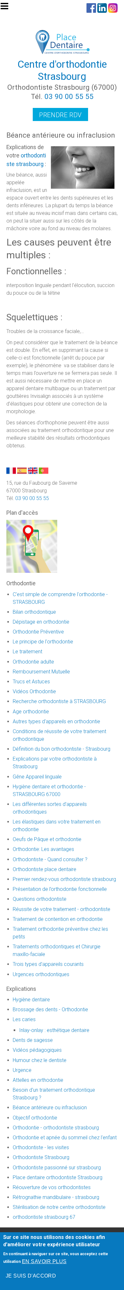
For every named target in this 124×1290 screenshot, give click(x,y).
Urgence (22, 1070)
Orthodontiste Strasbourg (41, 1157)
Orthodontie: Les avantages (43, 849)
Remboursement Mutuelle (41, 672)
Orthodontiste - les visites (41, 1147)
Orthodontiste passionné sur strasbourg (57, 1168)
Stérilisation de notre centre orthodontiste (59, 1207)
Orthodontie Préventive (38, 632)
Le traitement (27, 652)
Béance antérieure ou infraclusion (50, 1107)
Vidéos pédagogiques (37, 1050)
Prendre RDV (60, 115)
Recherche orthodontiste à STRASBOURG (59, 701)
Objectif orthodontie (35, 1118)
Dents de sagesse (33, 1040)
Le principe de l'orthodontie (43, 642)
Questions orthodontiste (39, 899)
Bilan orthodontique (34, 612)
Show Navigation (7, 8)
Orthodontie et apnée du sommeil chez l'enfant (65, 1137)
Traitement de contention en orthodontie (58, 919)
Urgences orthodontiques (41, 974)
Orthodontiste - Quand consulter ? (50, 859)
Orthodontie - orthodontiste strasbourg (56, 1128)
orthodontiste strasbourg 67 (44, 1217)
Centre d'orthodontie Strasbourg (62, 70)
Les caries (24, 1019)
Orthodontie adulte (33, 662)
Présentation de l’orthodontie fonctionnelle (60, 889)
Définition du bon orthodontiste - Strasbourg (61, 749)
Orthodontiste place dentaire (44, 869)
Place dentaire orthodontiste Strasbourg (57, 1177)
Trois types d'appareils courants (48, 964)
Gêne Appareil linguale (37, 777)
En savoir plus (44, 1261)
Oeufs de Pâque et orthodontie (47, 839)
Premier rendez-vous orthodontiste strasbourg (64, 879)
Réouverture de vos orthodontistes (52, 1187)
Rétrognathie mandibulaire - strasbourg (56, 1197)
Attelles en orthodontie (38, 1080)
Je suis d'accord (31, 1276)
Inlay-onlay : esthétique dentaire (54, 1030)
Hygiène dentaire (31, 1000)
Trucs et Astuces (31, 682)
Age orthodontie (31, 712)
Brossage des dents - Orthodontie (50, 1009)
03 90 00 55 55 (69, 96)
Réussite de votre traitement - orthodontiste (61, 909)
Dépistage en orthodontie (41, 622)
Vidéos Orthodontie (34, 691)
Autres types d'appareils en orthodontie (56, 721)
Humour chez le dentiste (39, 1060)
